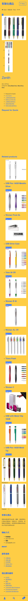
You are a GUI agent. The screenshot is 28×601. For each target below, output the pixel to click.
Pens (14, 9)
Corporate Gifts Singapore (13, 587)
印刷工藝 (8, 560)
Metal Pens (20, 85)
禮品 (7, 581)
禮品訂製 (8, 583)
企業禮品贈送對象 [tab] (10, 98)
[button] (2, 15)
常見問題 (8, 562)
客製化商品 (9, 585)
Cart (22, 597)
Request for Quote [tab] (11, 94)
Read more (9, 190)
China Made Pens (12, 85)
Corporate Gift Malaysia (12, 591)
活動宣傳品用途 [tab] (10, 104)
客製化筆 (10, 9)
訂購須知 (8, 558)
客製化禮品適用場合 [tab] (11, 106)
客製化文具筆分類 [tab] (10, 100)
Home (5, 9)
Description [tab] (9, 96)
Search (14, 598)
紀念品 (7, 577)
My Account (4, 598)
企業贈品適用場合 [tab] (10, 102)
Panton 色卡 (9, 564)
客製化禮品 (8, 3)
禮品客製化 (9, 579)
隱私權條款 (9, 566)
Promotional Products (11, 589)
